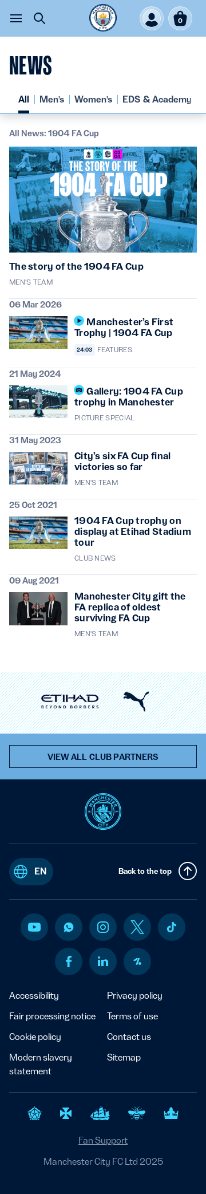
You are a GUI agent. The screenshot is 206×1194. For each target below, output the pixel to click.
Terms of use (132, 1016)
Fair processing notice (52, 1016)
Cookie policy (35, 1037)
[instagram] (103, 927)
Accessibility (34, 995)
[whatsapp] (68, 927)
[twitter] (137, 927)
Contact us (129, 1037)
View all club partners (103, 757)
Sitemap (124, 1057)
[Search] (39, 18)
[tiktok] (172, 927)
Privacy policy (135, 995)
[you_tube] (34, 927)
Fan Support (103, 1140)
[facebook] (69, 961)
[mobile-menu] (16, 18)
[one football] (137, 961)
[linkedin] (103, 961)
